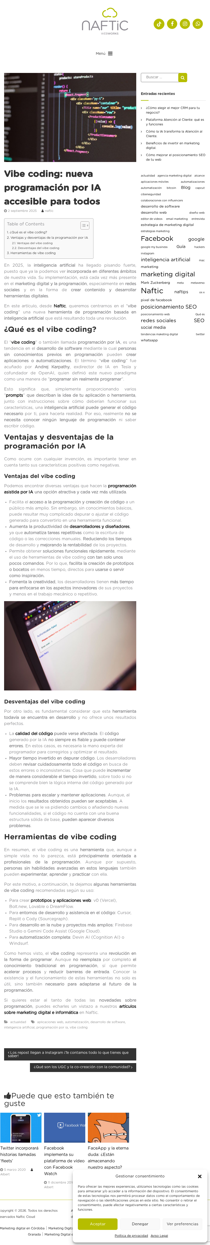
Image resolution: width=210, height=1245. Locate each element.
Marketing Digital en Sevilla (69, 1228)
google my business (154, 247)
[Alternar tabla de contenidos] (82, 225)
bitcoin (171, 188)
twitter (200, 334)
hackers (199, 247)
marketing (149, 267)
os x (202, 292)
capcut (200, 188)
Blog (186, 188)
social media (153, 328)
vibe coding (23, 342)
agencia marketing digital (175, 175)
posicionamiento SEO (169, 307)
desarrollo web (154, 212)
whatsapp (149, 340)
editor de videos (151, 219)
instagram (147, 253)
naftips (181, 292)
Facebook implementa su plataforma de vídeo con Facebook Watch (64, 1161)
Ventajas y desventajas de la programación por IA (49, 238)
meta (180, 283)
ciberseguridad (151, 194)
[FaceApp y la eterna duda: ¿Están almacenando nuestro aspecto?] (108, 1127)
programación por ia (52, 1027)
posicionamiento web (155, 314)
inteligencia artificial (19, 1027)
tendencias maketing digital (159, 334)
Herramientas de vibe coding (33, 253)
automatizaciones (193, 181)
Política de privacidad (131, 1235)
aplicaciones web (50, 1022)
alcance (199, 175)
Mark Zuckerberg (155, 283)
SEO (199, 320)
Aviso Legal (159, 1235)
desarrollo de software (107, 1022)
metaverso (198, 283)
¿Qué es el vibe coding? (28, 232)
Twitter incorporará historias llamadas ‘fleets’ (19, 1154)
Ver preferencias (182, 1224)
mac (202, 260)
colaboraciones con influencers (162, 200)
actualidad (18, 1022)
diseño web (197, 212)
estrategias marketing (155, 231)
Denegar (140, 1224)
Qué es (200, 314)
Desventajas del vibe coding (38, 248)
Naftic (152, 291)
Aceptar (98, 1224)
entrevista (198, 219)
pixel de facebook (156, 300)
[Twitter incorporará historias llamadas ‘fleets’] (20, 1127)
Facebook (157, 238)
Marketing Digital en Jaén (64, 1234)
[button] (199, 1176)
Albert (5, 1174)
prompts (14, 395)
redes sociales (158, 320)
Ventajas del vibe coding (34, 243)
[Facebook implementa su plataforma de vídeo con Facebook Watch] (64, 1127)
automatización (77, 1022)
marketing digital (168, 274)
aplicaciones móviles (155, 181)
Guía (180, 247)
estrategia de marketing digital (167, 225)
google (196, 239)
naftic (49, 210)
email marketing (177, 219)
